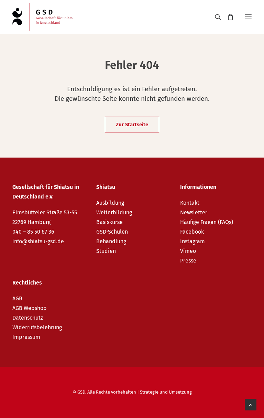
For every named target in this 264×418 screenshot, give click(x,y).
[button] (248, 17)
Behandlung (111, 241)
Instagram (192, 241)
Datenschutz (27, 317)
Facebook (192, 231)
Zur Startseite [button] (132, 124)
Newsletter (193, 212)
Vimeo (188, 251)
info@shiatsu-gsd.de (38, 241)
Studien (106, 251)
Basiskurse (109, 222)
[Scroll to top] (250, 404)
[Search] (215, 17)
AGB (17, 298)
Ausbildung (110, 203)
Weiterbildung (114, 212)
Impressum (26, 337)
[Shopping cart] (227, 17)
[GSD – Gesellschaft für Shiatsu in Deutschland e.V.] (43, 17)
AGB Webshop (29, 308)
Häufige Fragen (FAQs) (206, 222)
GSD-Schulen (112, 231)
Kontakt (189, 203)
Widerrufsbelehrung (37, 327)
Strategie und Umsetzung (166, 392)
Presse (188, 260)
